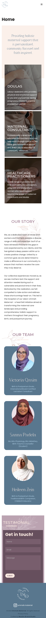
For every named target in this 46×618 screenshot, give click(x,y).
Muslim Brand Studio (27, 617)
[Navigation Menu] (41, 4)
